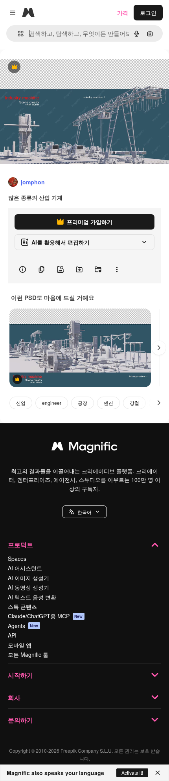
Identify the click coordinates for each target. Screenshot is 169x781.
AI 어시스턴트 (25, 568)
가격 (122, 13)
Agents (23, 626)
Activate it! (132, 772)
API (12, 635)
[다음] (159, 348)
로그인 (148, 13)
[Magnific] (84, 448)
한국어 (84, 512)
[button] (84, 511)
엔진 (108, 402)
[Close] (157, 772)
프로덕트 (20, 544)
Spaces (17, 558)
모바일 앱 (19, 645)
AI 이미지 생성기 (28, 578)
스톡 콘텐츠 (22, 606)
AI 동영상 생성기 (28, 587)
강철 (134, 402)
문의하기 (20, 719)
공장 (82, 402)
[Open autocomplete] (17, 34)
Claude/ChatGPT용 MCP (45, 616)
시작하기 (20, 675)
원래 (45, 67)
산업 (21, 402)
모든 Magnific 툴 (28, 654)
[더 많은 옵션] (117, 269)
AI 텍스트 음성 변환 (32, 597)
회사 (14, 697)
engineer (51, 402)
